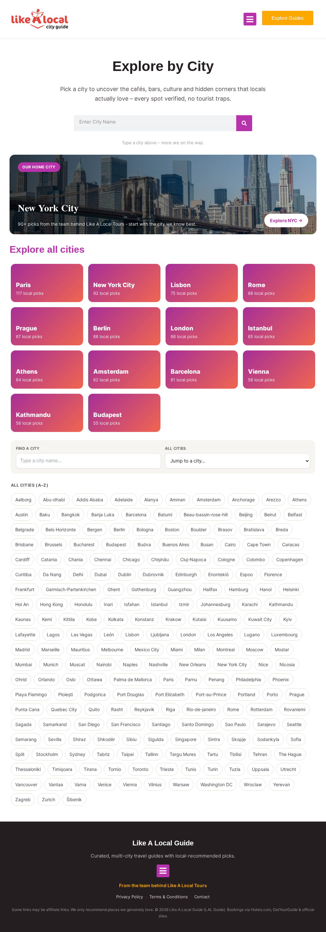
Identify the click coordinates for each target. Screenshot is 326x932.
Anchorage (243, 499)
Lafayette (25, 634)
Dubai (101, 574)
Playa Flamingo (31, 694)
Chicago (131, 559)
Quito (94, 709)
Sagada (23, 724)
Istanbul (159, 604)
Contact (202, 896)
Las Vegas (81, 634)
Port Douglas (130, 694)
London (188, 634)
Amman (177, 499)
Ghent (114, 589)
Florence (273, 574)
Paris (168, 679)
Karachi (250, 604)
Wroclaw (253, 784)
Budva (144, 544)
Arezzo (273, 499)
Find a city (28, 448)
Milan (199, 649)
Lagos (53, 634)
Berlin (119, 529)
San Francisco (125, 724)
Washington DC (216, 784)
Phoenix (281, 679)
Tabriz (103, 754)
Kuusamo (227, 619)
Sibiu (131, 739)
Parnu (191, 679)
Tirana (90, 769)
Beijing (246, 514)
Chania (75, 559)
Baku (44, 514)
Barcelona (136, 514)
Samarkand (55, 724)
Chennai (102, 559)
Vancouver (26, 784)
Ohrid (21, 679)
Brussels (53, 544)
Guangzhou (180, 589)
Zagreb (23, 799)
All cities (175, 448)
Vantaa (56, 784)
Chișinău (160, 559)
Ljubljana (160, 634)
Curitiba (23, 574)
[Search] (244, 123)
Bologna (145, 529)
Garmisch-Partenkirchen (71, 589)
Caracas (290, 544)
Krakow (173, 619)
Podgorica (95, 694)
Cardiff (22, 559)
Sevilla (54, 739)
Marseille (50, 649)
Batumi (165, 514)
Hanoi (266, 589)
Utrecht (288, 769)
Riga (170, 709)
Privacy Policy (129, 896)
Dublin (124, 574)
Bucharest (84, 544)
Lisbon (132, 634)
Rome (233, 709)
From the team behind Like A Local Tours (163, 885)
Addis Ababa (89, 499)
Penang (216, 679)
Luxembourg (284, 634)
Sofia (296, 739)
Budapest (116, 544)
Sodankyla (268, 739)
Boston (172, 529)
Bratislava (254, 529)
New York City (232, 664)
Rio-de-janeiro (201, 709)
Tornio (114, 769)
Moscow (254, 649)
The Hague (290, 754)
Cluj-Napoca (193, 559)
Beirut (270, 514)
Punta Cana (27, 709)
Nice (263, 664)
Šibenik (74, 799)
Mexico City (147, 649)
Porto (272, 694)
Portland (246, 694)
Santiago (161, 724)
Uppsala (260, 769)
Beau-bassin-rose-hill (206, 514)
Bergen (94, 529)
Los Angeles (220, 634)
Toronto (140, 769)
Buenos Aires (175, 544)
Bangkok (70, 514)
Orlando (46, 679)
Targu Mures (183, 754)
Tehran (260, 754)
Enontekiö (218, 574)
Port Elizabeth (169, 694)
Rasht (117, 709)
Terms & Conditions (168, 896)
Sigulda (156, 739)
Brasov (225, 529)
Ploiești (65, 694)
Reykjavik (144, 709)
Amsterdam (209, 499)
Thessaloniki (28, 769)
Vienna (130, 784)
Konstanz (144, 619)
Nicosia (287, 664)
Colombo (255, 559)
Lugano (252, 634)
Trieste (167, 769)
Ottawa (94, 679)
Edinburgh (186, 574)
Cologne (226, 559)
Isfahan (131, 604)
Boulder (199, 529)
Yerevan (281, 784)
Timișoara (62, 769)
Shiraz (79, 739)
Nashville (158, 664)
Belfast (295, 514)
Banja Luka (102, 514)
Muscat (77, 664)
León (109, 634)
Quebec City (64, 709)
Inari (108, 604)
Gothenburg (143, 589)
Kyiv (287, 619)
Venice (104, 784)
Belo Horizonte (61, 529)
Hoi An (22, 604)
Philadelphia (248, 679)
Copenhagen (289, 559)
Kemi (47, 619)
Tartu (212, 754)
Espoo (246, 574)
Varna (80, 784)
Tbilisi (235, 754)
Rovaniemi (294, 709)
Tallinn (151, 754)
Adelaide (124, 499)
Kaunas (23, 619)
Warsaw (181, 784)
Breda (282, 529)
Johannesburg (215, 604)
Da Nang (52, 574)
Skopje (238, 739)
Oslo (70, 679)
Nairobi (103, 664)
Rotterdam (262, 709)
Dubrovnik (153, 574)
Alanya (151, 499)
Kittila (69, 619)
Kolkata (116, 619)
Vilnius (154, 784)
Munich (50, 664)
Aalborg (23, 499)
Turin (213, 769)
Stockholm (47, 754)
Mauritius (80, 649)
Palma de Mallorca (133, 679)
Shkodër (106, 739)
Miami (177, 649)
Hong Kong (51, 604)
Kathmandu (281, 604)
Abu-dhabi (54, 499)
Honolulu (83, 604)
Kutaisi (199, 619)
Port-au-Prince (211, 694)
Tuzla (234, 769)
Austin (21, 514)
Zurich (48, 799)
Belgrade (24, 529)
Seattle (294, 724)
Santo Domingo (198, 724)
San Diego (89, 724)
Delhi (78, 574)
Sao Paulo (235, 724)
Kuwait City (260, 619)
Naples (130, 664)
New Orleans (192, 664)
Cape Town (259, 544)
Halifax (210, 589)
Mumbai (23, 664)
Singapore (185, 739)
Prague (296, 694)
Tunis (190, 769)
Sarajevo (266, 724)
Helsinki (291, 589)
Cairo (230, 544)
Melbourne (112, 649)
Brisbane (24, 544)
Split (20, 754)
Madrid (22, 649)
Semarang (26, 739)
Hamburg (238, 589)
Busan (207, 544)
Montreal (225, 649)
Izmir (184, 604)
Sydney (77, 754)
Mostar (282, 649)
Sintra (214, 739)
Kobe (91, 619)
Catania (49, 559)
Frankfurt (24, 589)
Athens (299, 499)
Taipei (127, 754)
